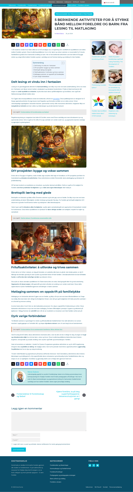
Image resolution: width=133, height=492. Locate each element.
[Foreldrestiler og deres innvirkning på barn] (98, 48)
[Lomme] (40, 45)
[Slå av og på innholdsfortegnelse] (62, 62)
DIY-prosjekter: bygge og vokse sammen (47, 68)
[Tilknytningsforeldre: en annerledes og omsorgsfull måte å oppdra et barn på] (115, 77)
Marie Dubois (60, 33)
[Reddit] (45, 45)
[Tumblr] (54, 45)
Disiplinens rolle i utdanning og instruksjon (114, 113)
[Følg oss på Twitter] (89, 465)
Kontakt (82, 2)
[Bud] (31, 45)
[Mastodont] (26, 45)
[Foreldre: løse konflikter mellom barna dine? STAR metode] (98, 102)
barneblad (56, 99)
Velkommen (51, 2)
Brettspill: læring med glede (42, 70)
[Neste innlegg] (84, 395)
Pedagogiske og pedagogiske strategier (74, 14)
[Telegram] (49, 45)
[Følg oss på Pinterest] (93, 465)
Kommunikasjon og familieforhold (60, 468)
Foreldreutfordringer (44, 5)
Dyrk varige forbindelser (41, 76)
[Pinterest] (36, 45)
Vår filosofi (76, 2)
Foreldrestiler (22, 5)
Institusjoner (68, 2)
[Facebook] (17, 45)
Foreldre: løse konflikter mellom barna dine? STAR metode (99, 113)
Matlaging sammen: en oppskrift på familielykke (49, 74)
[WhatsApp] (58, 45)
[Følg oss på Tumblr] (97, 465)
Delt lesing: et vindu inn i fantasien (45, 65)
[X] (13, 45)
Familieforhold (32, 5)
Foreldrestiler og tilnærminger (59, 465)
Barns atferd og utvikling (57, 478)
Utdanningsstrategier (59, 5)
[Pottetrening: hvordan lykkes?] (98, 77)
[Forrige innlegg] (13, 395)
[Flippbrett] (22, 45)
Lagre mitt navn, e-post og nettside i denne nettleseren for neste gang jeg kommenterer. (41, 444)
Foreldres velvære (83, 5)
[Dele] (63, 45)
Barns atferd (72, 5)
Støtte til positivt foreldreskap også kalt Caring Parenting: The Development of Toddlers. (116, 61)
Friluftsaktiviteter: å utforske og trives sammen (49, 72)
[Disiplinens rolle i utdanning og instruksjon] (115, 102)
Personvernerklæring (115, 487)
